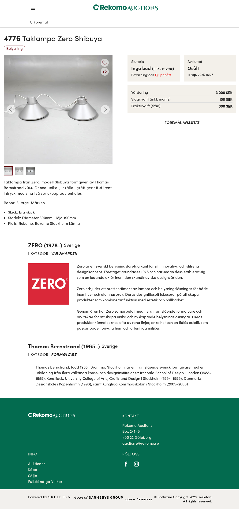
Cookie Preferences (138, 499)
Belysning (14, 48)
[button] (38, 22)
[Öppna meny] (33, 8)
